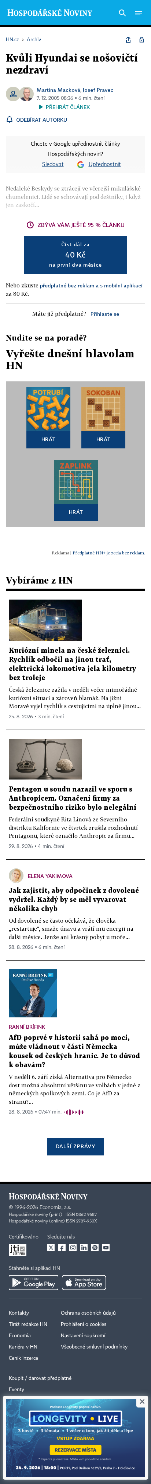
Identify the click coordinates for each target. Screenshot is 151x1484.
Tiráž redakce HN (28, 1324)
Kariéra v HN (23, 1347)
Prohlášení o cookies (83, 1324)
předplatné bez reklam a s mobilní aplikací (91, 285)
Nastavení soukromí (83, 1335)
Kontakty (19, 1313)
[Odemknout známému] (141, 39)
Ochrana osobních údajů (88, 1313)
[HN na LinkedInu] (84, 1247)
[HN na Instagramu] (73, 1247)
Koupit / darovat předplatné (40, 1378)
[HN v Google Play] (33, 1282)
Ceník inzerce (23, 1358)
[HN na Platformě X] (51, 1247)
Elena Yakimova (50, 876)
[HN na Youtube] (106, 1247)
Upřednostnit (105, 164)
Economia (20, 1335)
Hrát (48, 439)
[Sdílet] (128, 39)
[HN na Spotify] (95, 1247)
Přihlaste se (105, 314)
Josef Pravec (98, 90)
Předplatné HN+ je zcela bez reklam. (109, 552)
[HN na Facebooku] (62, 1247)
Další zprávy (75, 1146)
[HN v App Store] (84, 1282)
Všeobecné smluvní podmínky (94, 1347)
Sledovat (53, 164)
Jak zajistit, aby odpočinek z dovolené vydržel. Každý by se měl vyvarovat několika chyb (74, 900)
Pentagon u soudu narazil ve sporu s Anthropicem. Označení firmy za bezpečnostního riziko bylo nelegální (72, 798)
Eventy (16, 1389)
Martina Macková (58, 90)
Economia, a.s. (55, 1207)
